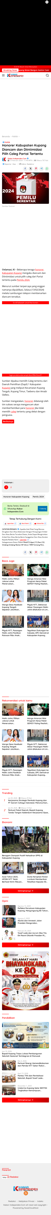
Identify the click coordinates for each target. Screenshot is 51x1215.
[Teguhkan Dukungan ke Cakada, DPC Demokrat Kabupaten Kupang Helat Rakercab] (38, 622)
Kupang (6, 387)
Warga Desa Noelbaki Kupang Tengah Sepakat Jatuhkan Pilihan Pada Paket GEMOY (12, 607)
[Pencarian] (47, 75)
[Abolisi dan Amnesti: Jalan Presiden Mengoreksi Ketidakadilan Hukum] (9, 922)
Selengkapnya (24, 891)
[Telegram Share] (41, 168)
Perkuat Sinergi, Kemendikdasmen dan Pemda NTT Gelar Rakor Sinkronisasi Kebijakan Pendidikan (33, 1064)
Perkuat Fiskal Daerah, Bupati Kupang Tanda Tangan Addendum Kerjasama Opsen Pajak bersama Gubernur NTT (28, 811)
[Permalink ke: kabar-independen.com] (4, 159)
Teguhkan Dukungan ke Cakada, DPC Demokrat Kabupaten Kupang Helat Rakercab (38, 633)
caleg (13, 411)
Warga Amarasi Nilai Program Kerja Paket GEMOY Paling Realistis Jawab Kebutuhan (37, 581)
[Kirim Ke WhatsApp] (47, 168)
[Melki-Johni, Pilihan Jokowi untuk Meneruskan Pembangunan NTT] (13, 570)
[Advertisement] (25, 32)
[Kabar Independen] (14, 75)
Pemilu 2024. (23, 279)
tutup (4, 1177)
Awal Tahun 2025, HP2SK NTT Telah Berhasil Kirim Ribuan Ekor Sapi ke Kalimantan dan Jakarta (11, 879)
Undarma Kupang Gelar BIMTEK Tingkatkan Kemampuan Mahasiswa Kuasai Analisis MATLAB (32, 1089)
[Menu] (4, 75)
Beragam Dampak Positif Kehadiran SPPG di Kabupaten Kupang (22, 856)
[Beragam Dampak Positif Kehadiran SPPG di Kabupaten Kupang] (25, 839)
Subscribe (40, 523)
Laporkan (10, 523)
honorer (29, 401)
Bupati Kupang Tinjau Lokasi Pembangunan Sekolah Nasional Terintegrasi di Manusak (22, 1054)
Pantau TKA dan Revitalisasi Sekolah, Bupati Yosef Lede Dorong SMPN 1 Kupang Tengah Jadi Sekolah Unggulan (32, 1076)
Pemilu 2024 (38, 496)
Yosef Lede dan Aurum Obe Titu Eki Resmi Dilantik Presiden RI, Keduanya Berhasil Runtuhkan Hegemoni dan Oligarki (32, 934)
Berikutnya (8, 421)
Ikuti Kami (25, 523)
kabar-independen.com (17, 158)
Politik (7, 142)
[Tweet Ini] (31, 168)
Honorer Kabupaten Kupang (16, 496)
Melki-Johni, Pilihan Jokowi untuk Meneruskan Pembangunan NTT (11, 581)
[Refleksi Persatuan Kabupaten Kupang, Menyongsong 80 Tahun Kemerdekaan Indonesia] (9, 910)
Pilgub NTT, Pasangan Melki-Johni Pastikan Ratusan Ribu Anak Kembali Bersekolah (12, 633)
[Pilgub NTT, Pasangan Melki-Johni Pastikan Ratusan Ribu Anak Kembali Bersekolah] (13, 622)
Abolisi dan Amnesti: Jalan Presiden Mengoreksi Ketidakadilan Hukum (30, 921)
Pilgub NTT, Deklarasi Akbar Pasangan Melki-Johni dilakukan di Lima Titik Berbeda (38, 607)
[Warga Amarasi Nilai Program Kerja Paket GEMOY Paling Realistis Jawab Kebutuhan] (38, 570)
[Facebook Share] (25, 168)
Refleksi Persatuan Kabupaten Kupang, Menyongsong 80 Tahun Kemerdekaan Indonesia (33, 909)
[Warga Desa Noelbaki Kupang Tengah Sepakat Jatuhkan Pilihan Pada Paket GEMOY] (13, 596)
